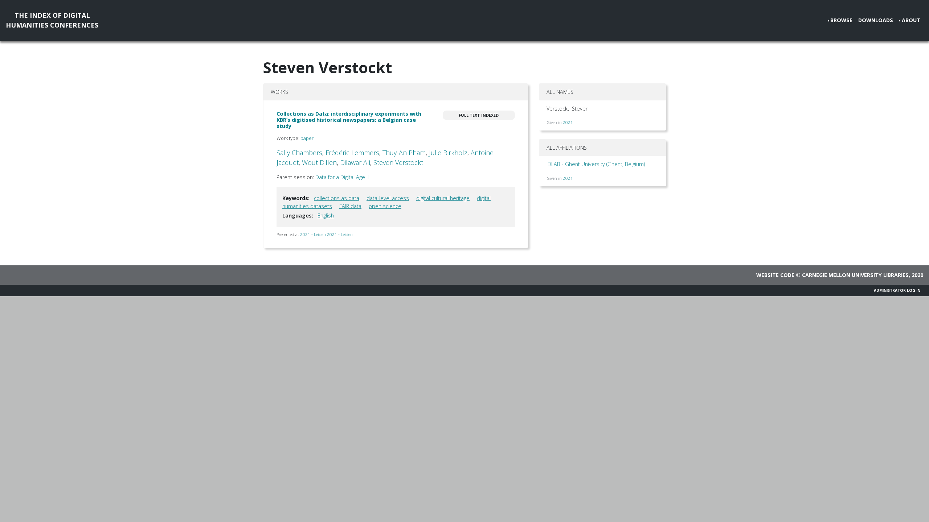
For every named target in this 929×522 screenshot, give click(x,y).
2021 (568, 122)
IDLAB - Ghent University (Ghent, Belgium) (596, 164)
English (326, 215)
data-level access (388, 198)
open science (385, 206)
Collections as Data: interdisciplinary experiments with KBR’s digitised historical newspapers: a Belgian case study (349, 120)
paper (307, 138)
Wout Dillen (319, 162)
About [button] (911, 20)
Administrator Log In (897, 290)
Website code (775, 275)
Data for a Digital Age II (342, 177)
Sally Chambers (299, 152)
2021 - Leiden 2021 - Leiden (326, 234)
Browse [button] (841, 20)
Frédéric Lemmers (352, 152)
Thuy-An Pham (404, 152)
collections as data (336, 198)
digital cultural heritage (443, 198)
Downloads (875, 20)
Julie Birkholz (448, 152)
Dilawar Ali (355, 162)
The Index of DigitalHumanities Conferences (52, 20)
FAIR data (350, 206)
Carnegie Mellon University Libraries (855, 275)
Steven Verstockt (398, 162)
